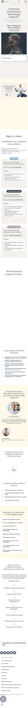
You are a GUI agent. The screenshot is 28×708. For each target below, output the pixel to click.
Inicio (12, 3)
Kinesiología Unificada (6, 657)
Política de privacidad (6, 681)
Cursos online (4, 663)
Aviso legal (4, 678)
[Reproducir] (14, 470)
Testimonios (4, 672)
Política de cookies (6, 690)
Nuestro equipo (5, 669)
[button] (26, 2)
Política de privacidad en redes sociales (11, 684)
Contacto (3, 675)
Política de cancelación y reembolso (10, 687)
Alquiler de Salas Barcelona (8, 666)
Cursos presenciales (6, 660)
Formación (14, 3)
